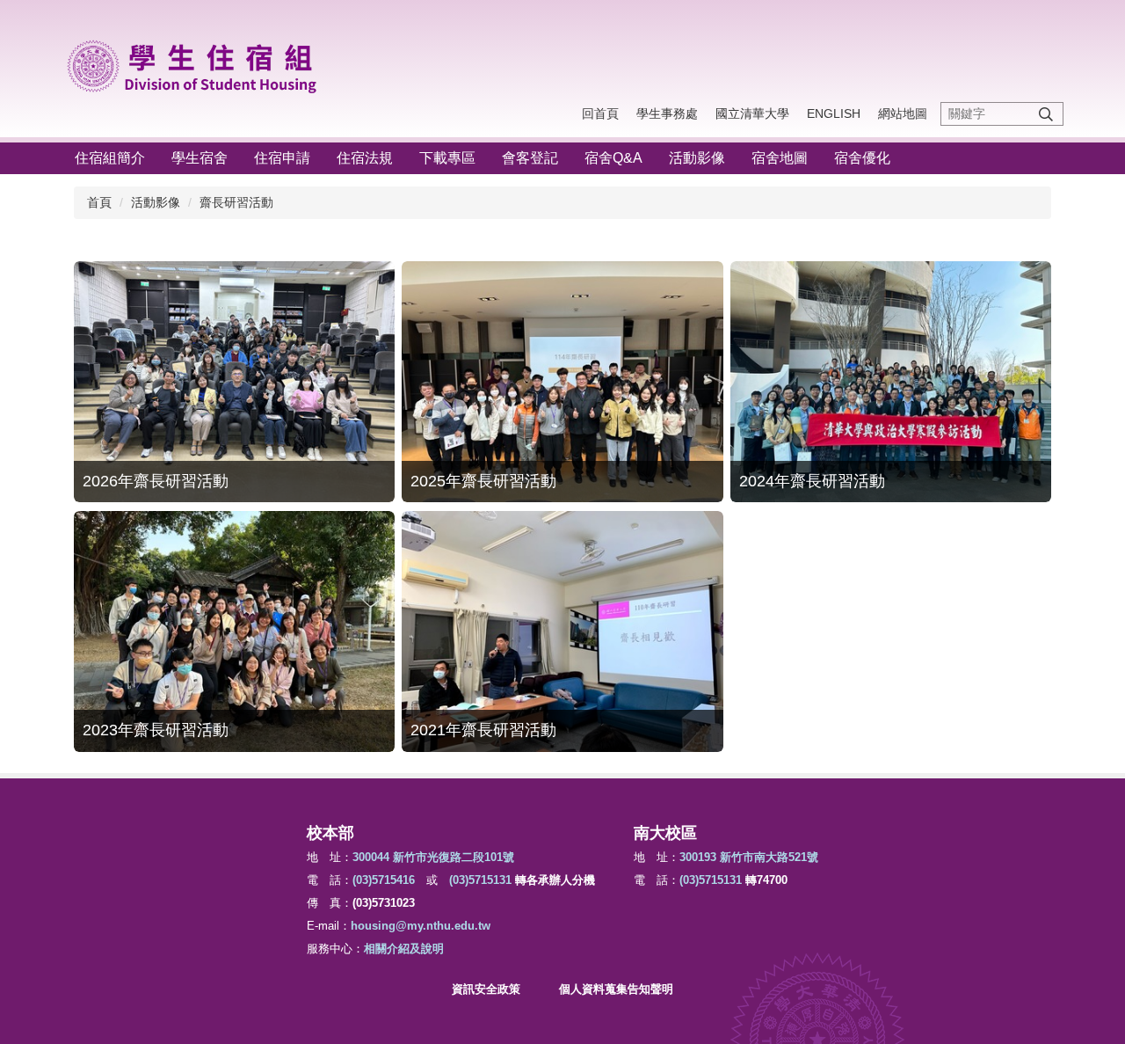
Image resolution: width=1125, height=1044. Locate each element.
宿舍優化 (862, 157)
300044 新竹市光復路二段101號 (433, 857)
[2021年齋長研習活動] (562, 631)
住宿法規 (365, 157)
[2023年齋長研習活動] (234, 631)
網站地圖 (902, 113)
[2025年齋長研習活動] (562, 381)
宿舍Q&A (613, 157)
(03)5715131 (480, 880)
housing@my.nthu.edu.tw (420, 925)
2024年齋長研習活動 (812, 481)
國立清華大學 (752, 113)
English (833, 113)
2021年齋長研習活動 (483, 730)
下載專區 (447, 157)
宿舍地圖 (779, 157)
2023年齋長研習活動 (156, 730)
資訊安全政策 (486, 989)
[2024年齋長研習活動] (890, 381)
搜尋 (1046, 114)
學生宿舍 (199, 157)
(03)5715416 (383, 880)
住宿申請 (282, 157)
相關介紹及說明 (404, 948)
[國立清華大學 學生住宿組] (199, 63)
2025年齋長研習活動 (483, 481)
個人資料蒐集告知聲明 (616, 989)
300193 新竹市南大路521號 (748, 857)
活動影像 (697, 157)
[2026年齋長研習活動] (234, 381)
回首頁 (600, 113)
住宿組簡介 (110, 157)
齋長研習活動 (236, 202)
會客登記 (530, 157)
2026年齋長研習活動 (156, 481)
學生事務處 (667, 113)
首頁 (99, 202)
